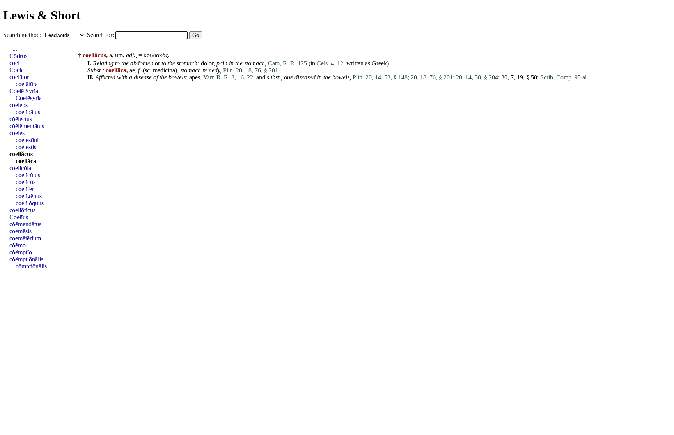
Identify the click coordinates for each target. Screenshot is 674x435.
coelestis (26, 147)
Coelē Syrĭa (23, 91)
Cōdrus (18, 56)
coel (14, 63)
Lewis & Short (42, 15)
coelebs (18, 105)
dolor (207, 63)
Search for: (101, 35)
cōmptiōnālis (31, 266)
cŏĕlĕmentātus (26, 126)
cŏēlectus (20, 119)
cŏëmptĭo (20, 252)
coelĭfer (25, 189)
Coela (16, 70)
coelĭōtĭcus (22, 210)
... (14, 49)
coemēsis (20, 231)
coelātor (19, 77)
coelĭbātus (28, 112)
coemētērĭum (25, 238)
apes (194, 77)
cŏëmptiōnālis (26, 259)
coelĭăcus (21, 154)
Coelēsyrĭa (29, 98)
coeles (17, 133)
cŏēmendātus (25, 224)
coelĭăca (26, 161)
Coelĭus (18, 217)
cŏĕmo (17, 245)
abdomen (141, 63)
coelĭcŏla (20, 168)
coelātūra (27, 84)
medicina (164, 70)
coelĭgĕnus (29, 196)
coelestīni (27, 140)
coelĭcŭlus (28, 175)
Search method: (23, 35)
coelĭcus (25, 182)
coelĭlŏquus (30, 203)
